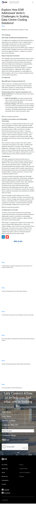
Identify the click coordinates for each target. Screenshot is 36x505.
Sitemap (21, 476)
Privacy (21, 464)
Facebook (7, 493)
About (3, 472)
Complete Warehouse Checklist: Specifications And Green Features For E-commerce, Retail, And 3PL (17, 266)
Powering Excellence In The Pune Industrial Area (12, 387)
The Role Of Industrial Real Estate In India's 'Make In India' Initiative (16, 364)
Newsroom (5, 476)
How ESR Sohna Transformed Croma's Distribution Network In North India (18, 315)
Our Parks (4, 464)
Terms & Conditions (24, 472)
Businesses (5, 468)
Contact (4, 484)
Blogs (3, 26)
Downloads (5, 480)
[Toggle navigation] (32, 2)
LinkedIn (6, 490)
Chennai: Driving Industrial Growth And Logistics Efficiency (14, 291)
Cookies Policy (23, 468)
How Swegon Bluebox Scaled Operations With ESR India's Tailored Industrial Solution (18, 339)
